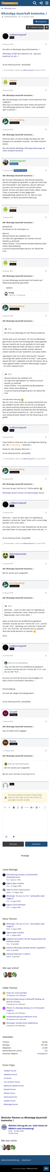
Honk (8, 929)
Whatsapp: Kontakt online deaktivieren (22, 1023)
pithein (8, 892)
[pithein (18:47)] (14, 975)
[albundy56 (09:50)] (5, 975)
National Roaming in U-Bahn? (18, 954)
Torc (7, 880)
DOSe (10, 1131)
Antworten (36, 844)
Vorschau (13, 844)
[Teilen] (46, 27)
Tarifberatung (13, 1133)
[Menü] (46, 3)
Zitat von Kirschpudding (17, 663)
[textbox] (25, 822)
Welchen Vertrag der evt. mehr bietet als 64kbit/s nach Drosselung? (27, 1127)
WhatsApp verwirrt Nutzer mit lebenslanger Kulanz (23, 493)
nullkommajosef (10, 16)
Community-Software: (25, 1168)
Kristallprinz (42, 1053)
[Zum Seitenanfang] (46, 1168)
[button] (6, 836)
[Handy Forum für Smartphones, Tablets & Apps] (9, 3)
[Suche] (34, 3)
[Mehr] (46, 44)
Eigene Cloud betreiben (16, 905)
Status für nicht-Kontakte (16, 993)
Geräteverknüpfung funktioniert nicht (21, 1016)
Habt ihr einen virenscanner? (18, 890)
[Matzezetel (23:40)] (10, 975)
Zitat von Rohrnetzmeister (18, 764)
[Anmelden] (40, 3)
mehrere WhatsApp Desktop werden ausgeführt (26, 948)
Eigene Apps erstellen (15, 883)
